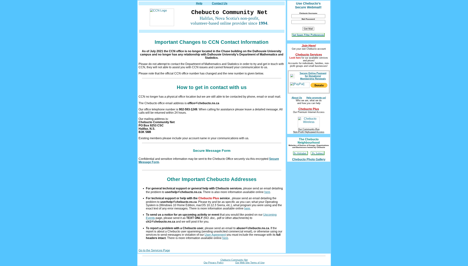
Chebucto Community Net (234, 260)
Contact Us (219, 3)
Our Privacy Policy (214, 262)
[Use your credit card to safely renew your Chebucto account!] (292, 75)
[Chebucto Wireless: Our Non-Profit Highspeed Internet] (308, 121)
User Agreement (215, 234)
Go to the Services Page (154, 250)
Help (199, 3)
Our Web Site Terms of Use (250, 262)
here (267, 192)
